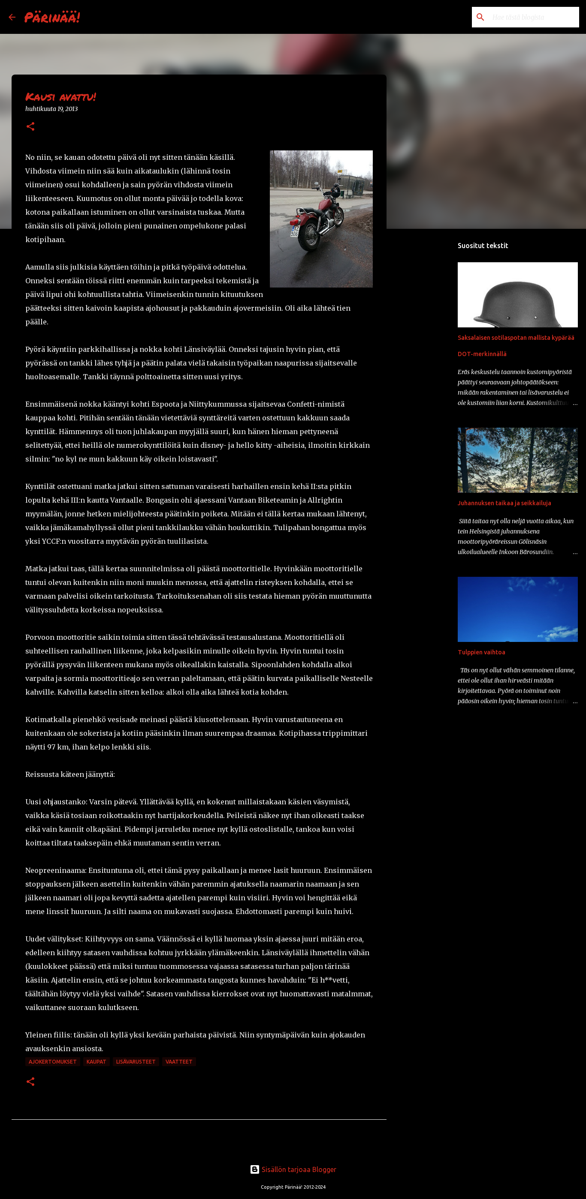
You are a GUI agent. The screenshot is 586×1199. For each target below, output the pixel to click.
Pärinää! (52, 17)
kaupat (96, 1061)
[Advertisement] (430, 370)
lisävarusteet (136, 1061)
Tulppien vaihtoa (481, 652)
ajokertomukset (53, 1061)
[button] (30, 127)
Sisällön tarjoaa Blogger (298, 1169)
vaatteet (179, 1061)
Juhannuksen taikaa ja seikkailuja (504, 503)
